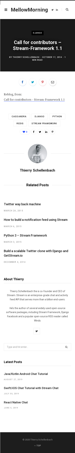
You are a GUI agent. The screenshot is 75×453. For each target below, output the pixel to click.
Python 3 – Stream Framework (25, 235)
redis (20, 123)
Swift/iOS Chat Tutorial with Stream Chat (31, 388)
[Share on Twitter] (32, 82)
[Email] (52, 82)
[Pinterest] (42, 82)
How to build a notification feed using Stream (36, 220)
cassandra (19, 116)
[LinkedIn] (46, 132)
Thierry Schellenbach (26, 57)
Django (37, 33)
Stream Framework (44, 123)
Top (38, 445)
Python (57, 116)
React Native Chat (16, 402)
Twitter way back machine (22, 204)
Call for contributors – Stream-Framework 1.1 (34, 99)
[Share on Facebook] (22, 82)
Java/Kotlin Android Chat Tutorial (26, 374)
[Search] (65, 9)
